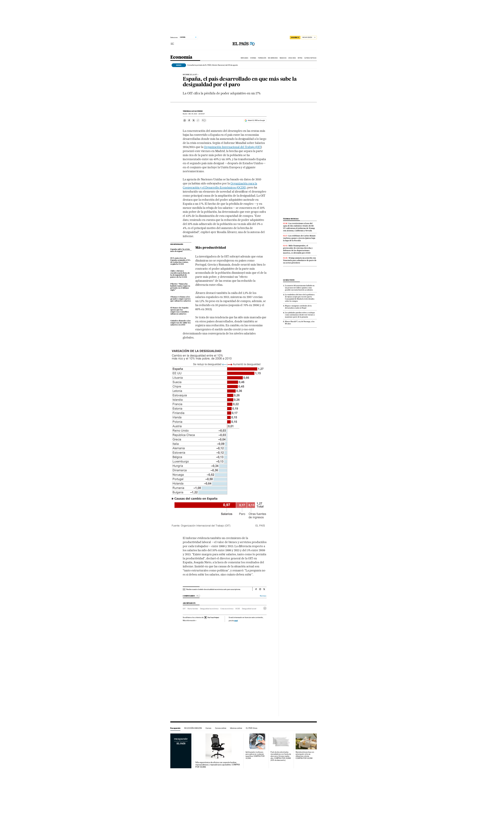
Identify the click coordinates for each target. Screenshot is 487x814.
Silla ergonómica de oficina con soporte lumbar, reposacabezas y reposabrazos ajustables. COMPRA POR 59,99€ (217, 764)
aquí (236, 620)
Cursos (208, 728)
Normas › (263, 596)
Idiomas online (236, 728)
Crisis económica (226, 609)
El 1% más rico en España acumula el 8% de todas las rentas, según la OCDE (180, 261)
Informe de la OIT (190, 75)
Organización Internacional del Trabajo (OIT (232, 147)
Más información (189, 620)
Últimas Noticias (310, 58)
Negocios (283, 58)
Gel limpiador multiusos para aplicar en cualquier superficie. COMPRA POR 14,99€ (255, 755)
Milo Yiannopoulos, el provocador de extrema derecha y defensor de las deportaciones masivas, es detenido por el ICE (298, 249)
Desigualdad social (249, 609)
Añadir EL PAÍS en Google (256, 120)
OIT (184, 609)
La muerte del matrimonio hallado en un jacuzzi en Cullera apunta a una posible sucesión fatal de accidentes (299, 287)
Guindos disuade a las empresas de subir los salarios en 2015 (180, 323)
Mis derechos (273, 58)
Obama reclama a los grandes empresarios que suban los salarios (180, 299)
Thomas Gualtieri (193, 111)
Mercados (244, 58)
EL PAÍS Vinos (251, 728)
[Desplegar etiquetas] (265, 608)
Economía (181, 57)
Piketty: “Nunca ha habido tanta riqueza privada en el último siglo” (180, 287)
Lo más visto (288, 280)
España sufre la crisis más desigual (180, 250)
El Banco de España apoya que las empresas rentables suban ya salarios (179, 311)
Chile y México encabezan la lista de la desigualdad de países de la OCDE (180, 274)
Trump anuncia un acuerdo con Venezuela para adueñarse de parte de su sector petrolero (299, 260)
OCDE (237, 609)
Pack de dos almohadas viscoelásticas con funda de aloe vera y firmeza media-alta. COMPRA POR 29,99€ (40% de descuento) (281, 756)
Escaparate (175, 728)
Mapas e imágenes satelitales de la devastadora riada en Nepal (298, 307)
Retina (300, 58)
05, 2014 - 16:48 (196, 114)
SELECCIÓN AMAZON (193, 728)
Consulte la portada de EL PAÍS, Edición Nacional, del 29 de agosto (212, 65)
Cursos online (220, 728)
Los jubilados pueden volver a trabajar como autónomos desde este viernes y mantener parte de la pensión (300, 315)
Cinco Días (292, 58)
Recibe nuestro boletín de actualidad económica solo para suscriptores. (213, 589)
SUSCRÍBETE (295, 37)
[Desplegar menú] (172, 44)
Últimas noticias (291, 219)
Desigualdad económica (209, 609)
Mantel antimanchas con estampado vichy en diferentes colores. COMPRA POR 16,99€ (305, 755)
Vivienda (253, 58)
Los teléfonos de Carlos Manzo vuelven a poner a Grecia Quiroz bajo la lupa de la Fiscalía (299, 238)
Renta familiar (193, 609)
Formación (262, 58)
